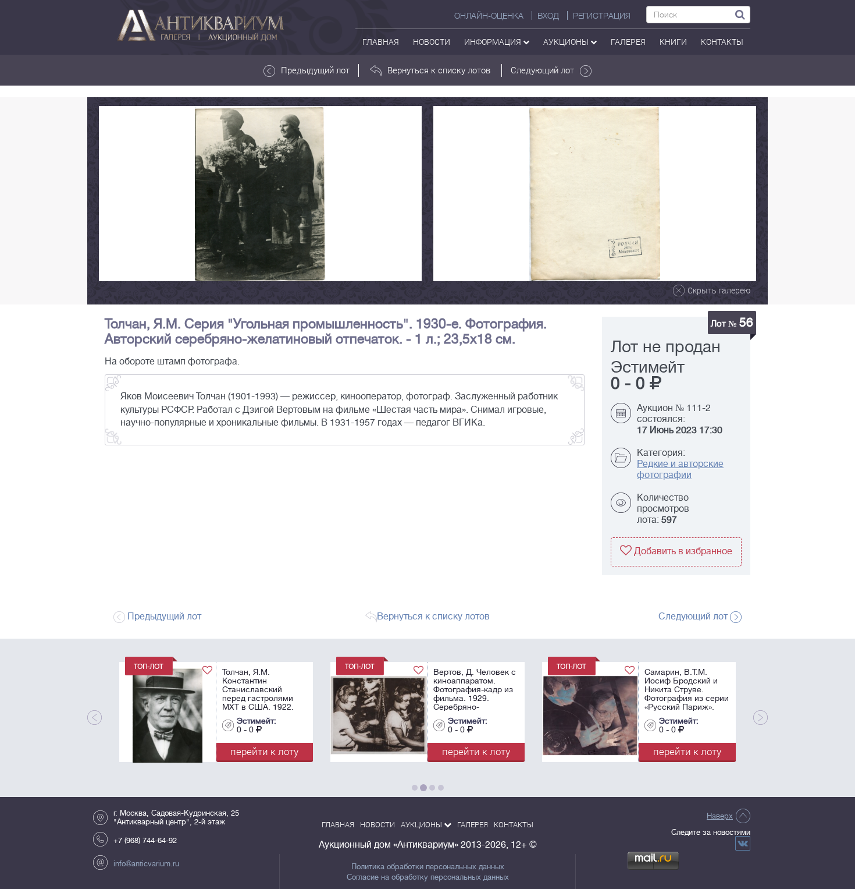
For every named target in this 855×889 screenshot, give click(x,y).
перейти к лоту (224, 751)
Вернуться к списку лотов (438, 70)
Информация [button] (493, 41)
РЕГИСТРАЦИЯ (601, 15)
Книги (673, 41)
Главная (380, 41)
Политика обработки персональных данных (427, 867)
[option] (260, 193)
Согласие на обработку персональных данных (428, 877)
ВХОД (548, 15)
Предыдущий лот (315, 70)
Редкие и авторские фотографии (680, 469)
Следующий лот (542, 70)
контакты (722, 41)
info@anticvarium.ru (146, 863)
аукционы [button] (566, 41)
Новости (431, 41)
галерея (628, 41)
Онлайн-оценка (488, 15)
